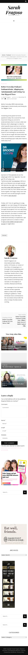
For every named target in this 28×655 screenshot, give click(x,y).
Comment (4, 404)
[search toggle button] (25, 1)
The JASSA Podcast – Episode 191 (11, 367)
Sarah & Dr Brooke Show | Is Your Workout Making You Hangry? (11, 347)
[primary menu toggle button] (14, 21)
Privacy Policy (20, 652)
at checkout (16, 181)
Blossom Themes (20, 650)
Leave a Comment (11, 99)
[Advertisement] (14, 37)
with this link (12, 196)
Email (3, 428)
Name (3, 420)
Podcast (4, 84)
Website (3, 435)
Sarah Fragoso (14, 9)
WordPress (13, 652)
